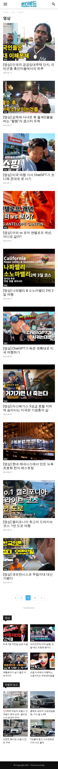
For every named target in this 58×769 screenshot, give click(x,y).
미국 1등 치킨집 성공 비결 (15, 644)
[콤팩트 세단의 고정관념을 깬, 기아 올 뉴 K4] (42, 699)
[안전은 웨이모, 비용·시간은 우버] (15, 728)
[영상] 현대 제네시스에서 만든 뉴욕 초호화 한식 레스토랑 (28, 466)
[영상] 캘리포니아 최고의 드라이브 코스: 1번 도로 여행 (28, 524)
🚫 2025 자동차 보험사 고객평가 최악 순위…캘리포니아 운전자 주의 (15, 714)
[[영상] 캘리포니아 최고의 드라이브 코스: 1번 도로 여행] (29, 499)
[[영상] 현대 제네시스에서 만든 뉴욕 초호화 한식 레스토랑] (29, 441)
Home (6, 12)
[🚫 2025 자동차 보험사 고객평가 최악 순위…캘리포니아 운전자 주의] (15, 699)
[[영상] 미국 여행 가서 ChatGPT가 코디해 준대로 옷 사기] (29, 152)
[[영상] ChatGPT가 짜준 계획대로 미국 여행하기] (29, 326)
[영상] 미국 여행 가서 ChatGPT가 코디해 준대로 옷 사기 (28, 177)
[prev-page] (15, 597)
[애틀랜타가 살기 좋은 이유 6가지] (15, 661)
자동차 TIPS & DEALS (39, 735)
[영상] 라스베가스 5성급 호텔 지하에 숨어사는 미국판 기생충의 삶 (27, 408)
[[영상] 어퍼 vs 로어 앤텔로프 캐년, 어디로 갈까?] (29, 210)
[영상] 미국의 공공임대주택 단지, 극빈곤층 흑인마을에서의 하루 (28, 66)
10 (35, 597)
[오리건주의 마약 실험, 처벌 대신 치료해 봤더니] (42, 632)
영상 (13, 12)
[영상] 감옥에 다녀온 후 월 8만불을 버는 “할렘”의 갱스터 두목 (28, 119)
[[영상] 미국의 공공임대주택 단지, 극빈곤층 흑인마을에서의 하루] (29, 42)
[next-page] (41, 597)
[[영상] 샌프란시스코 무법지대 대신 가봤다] (29, 554)
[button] (5, 4)
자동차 (6, 707)
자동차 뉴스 (11, 684)
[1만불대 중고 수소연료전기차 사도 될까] (42, 728)
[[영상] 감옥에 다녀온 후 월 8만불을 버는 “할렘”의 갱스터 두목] (29, 97)
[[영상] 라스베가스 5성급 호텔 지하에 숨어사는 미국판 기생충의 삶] (29, 383)
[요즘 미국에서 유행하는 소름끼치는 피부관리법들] (42, 661)
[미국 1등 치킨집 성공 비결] (15, 632)
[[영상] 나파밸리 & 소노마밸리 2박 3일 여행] (29, 268)
